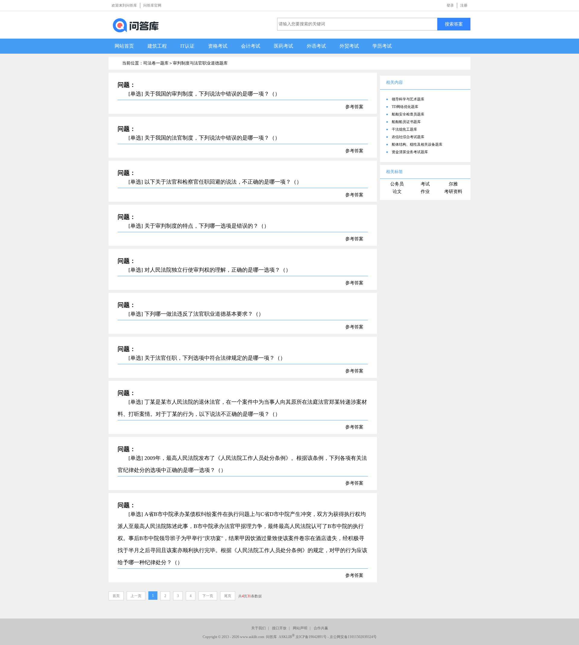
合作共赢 (321, 628)
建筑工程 (157, 46)
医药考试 (283, 46)
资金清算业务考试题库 (410, 152)
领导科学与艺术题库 (408, 99)
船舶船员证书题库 (406, 122)
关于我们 (258, 628)
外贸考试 (349, 46)
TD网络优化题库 (405, 107)
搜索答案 (454, 24)
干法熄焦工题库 (404, 129)
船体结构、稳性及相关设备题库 (417, 144)
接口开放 (279, 628)
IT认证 (187, 46)
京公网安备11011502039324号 (353, 637)
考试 (425, 184)
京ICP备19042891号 (311, 637)
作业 (425, 191)
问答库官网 (152, 5)
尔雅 (453, 184)
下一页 (207, 596)
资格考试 (217, 46)
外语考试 (316, 46)
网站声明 (300, 628)
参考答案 (354, 106)
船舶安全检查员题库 (408, 114)
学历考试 (382, 46)
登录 (450, 5)
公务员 (397, 184)
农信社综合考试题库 (408, 137)
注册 (463, 5)
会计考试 (250, 46)
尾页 (227, 596)
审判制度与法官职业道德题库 (200, 63)
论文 (397, 191)
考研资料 (453, 191)
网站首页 (124, 46)
